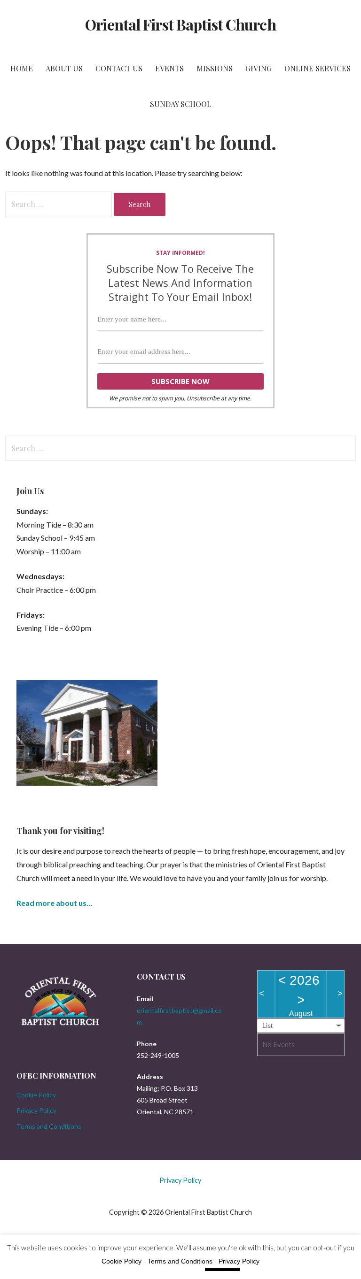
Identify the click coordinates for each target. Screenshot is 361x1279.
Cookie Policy (36, 1095)
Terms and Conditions (48, 1126)
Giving (258, 68)
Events (169, 68)
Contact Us (118, 68)
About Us (64, 68)
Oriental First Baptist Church (180, 24)
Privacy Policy (36, 1110)
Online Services (317, 68)
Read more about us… (54, 902)
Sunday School (181, 104)
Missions (214, 68)
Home (21, 68)
